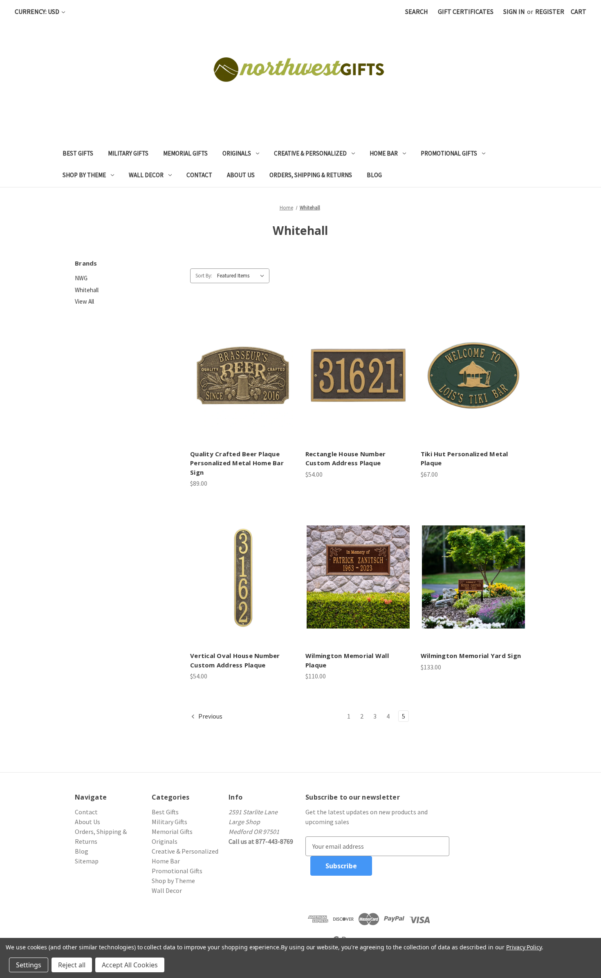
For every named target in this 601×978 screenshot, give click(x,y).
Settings (28, 964)
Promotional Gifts (449, 153)
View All (84, 301)
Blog (374, 175)
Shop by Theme (84, 175)
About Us (241, 175)
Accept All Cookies (130, 964)
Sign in (514, 11)
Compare (240, 383)
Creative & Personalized (310, 153)
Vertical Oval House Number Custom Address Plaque (235, 660)
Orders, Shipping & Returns (310, 175)
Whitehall (87, 290)
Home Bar (384, 153)
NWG (81, 278)
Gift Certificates (465, 11)
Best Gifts (78, 153)
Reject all (71, 964)
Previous (209, 716)
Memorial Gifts (185, 153)
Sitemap (87, 861)
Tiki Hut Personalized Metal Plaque (464, 458)
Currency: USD (38, 11)
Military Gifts (128, 153)
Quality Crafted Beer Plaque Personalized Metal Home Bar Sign (237, 463)
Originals (236, 153)
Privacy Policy (524, 947)
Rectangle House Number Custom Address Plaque (345, 458)
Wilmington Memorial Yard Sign (471, 655)
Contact (199, 175)
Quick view (242, 367)
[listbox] (242, 276)
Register (549, 11)
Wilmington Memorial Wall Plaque (347, 660)
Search (416, 11)
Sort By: (203, 275)
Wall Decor (146, 175)
